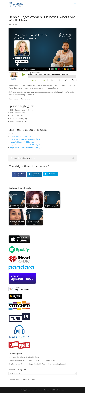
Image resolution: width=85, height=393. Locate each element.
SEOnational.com (58, 390)
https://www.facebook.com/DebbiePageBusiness (28, 145)
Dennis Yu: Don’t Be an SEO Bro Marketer (24, 357)
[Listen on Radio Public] (19, 348)
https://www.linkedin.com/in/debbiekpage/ (26, 148)
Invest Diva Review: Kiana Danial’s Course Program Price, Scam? (32, 360)
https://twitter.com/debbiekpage (22, 142)
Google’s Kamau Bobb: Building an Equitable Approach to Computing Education (38, 364)
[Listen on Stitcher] (19, 310)
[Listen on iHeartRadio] (19, 262)
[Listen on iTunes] (19, 243)
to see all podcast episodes (22, 379)
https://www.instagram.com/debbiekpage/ (25, 139)
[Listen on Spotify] (19, 253)
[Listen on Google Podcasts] (19, 291)
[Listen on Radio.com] (19, 338)
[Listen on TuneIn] (19, 322)
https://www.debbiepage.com (21, 136)
